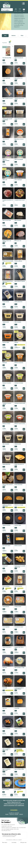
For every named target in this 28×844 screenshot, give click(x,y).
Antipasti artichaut (6, 423)
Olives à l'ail (5, 179)
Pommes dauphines (18, 586)
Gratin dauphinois (6, 627)
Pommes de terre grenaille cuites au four (20, 566)
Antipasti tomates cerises (20, 423)
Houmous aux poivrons (19, 362)
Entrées (14, 35)
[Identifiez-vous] (16, 10)
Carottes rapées (18, 525)
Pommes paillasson (18, 261)
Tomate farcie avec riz (7, 647)
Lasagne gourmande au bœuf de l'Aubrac (19, 688)
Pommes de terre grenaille (8, 261)
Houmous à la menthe (7, 383)
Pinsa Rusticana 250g (7, 57)
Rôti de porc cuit (18, 240)
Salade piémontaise (18, 301)
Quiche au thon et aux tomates (7, 241)
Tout (5, 35)
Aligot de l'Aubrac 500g (19, 769)
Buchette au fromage (19, 505)
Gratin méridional (6, 586)
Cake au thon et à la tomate (18, 78)
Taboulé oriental (6, 322)
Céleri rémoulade (18, 220)
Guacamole (5, 362)
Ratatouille (5, 688)
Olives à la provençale (19, 159)
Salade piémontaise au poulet (19, 119)
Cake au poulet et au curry (8, 98)
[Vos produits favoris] (20, 10)
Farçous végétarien (6, 78)
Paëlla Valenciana (6, 606)
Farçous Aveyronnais (18, 484)
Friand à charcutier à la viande (19, 464)
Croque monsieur (6, 301)
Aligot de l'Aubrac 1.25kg (19, 667)
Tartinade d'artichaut (19, 383)
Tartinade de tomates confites (7, 403)
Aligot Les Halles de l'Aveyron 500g (6, 749)
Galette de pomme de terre (19, 58)
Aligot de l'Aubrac (5, 789)
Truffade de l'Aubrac (18, 728)
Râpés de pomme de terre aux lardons (8, 282)
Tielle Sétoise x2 (6, 139)
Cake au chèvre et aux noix (20, 281)
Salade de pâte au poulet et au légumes (7, 119)
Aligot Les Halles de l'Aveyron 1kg (6, 769)
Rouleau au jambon (18, 545)
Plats (22, 35)
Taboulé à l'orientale (6, 525)
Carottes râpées (6, 342)
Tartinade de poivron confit (20, 403)
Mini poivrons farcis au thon (19, 139)
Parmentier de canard (19, 627)
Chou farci (5, 667)
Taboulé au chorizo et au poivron (19, 99)
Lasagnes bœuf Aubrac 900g (19, 647)
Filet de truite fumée (7, 220)
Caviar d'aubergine (18, 179)
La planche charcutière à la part (8, 200)
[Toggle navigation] (23, 3)
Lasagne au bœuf (18, 606)
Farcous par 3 (5, 566)
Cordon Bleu (17, 708)
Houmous (16, 342)
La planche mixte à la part (20, 200)
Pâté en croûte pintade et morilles (8, 485)
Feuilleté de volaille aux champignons (7, 505)
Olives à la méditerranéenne (6, 160)
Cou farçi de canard (6, 545)
